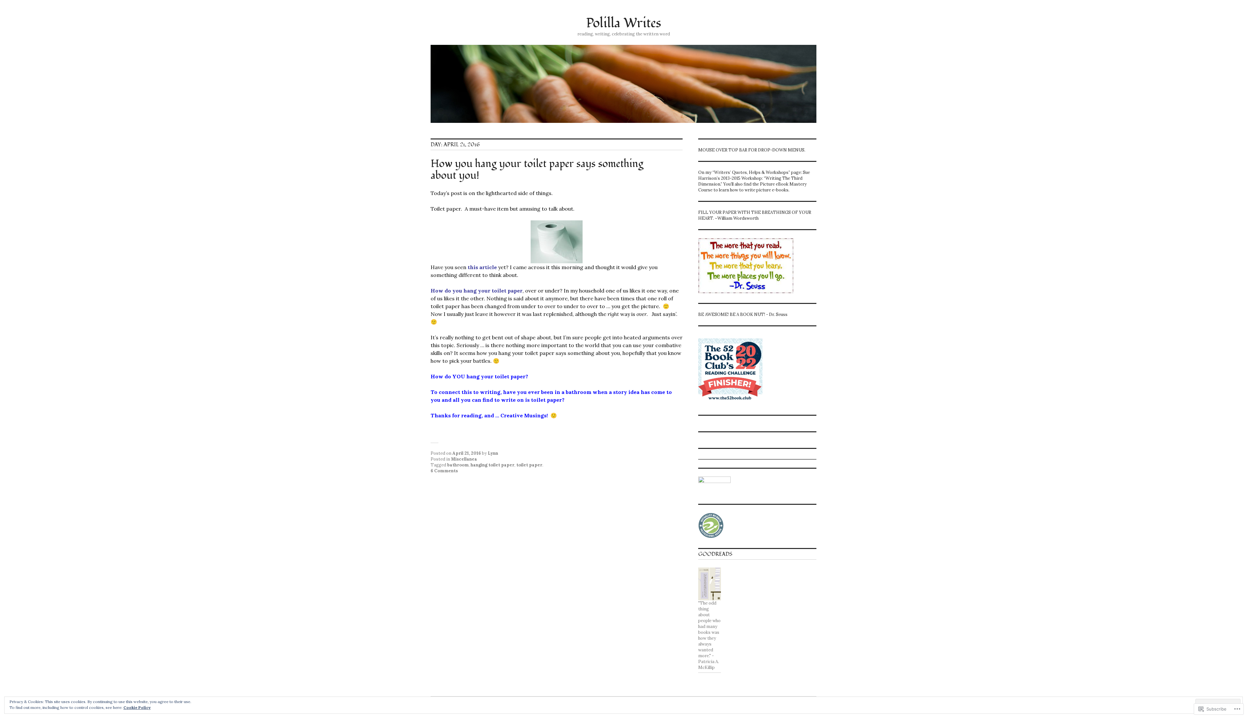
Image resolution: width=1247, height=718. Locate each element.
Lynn (493, 453)
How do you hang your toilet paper (477, 290)
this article (482, 267)
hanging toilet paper (492, 465)
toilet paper (529, 465)
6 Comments (444, 471)
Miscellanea (464, 459)
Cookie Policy (137, 707)
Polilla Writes (623, 23)
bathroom (458, 465)
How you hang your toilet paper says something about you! (537, 170)
